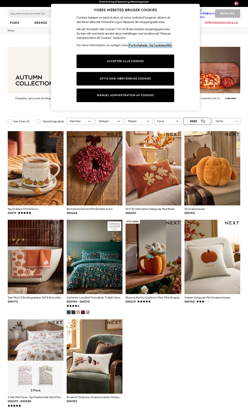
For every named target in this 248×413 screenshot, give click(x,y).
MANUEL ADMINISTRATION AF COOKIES (125, 95)
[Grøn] (69, 312)
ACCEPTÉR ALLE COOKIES (125, 61)
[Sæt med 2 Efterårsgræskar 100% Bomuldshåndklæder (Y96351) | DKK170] (36, 257)
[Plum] (83, 312)
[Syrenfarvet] (88, 312)
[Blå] (73, 312)
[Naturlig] (78, 312)
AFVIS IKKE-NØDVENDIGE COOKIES (125, 78)
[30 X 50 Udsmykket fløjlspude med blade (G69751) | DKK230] (153, 168)
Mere (193, 121)
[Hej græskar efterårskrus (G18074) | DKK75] (36, 168)
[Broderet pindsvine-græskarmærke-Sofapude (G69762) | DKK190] (94, 356)
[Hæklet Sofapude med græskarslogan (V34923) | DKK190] (212, 257)
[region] (125, 57)
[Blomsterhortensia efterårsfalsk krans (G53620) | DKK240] (94, 168)
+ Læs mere (230, 98)
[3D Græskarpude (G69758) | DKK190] (212, 168)
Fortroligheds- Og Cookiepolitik (150, 45)
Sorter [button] (219, 121)
